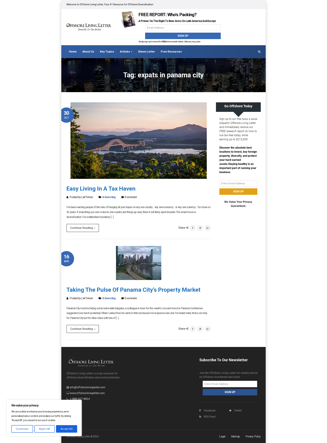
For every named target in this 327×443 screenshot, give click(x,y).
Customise (22, 429)
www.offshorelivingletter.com (87, 393)
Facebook (209, 410)
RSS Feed (209, 416)
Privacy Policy (253, 436)
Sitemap (235, 436)
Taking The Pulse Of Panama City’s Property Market (133, 289)
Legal (222, 436)
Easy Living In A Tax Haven (101, 188)
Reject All (44, 429)
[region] (44, 418)
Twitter (238, 410)
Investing (110, 197)
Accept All (67, 429)
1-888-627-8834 (80, 399)
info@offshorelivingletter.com (87, 387)
